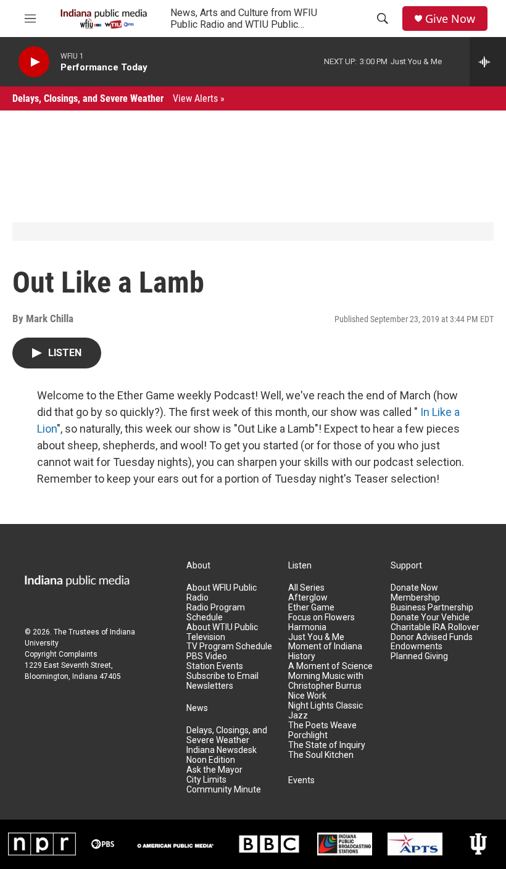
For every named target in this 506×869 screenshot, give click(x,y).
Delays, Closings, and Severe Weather (118, 98)
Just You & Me (316, 637)
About (198, 565)
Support (406, 565)
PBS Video (206, 656)
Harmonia (307, 627)
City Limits (206, 779)
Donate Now (414, 587)
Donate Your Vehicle (430, 617)
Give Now (450, 18)
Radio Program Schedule (215, 612)
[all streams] (488, 61)
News (197, 708)
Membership (415, 597)
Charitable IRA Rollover (435, 627)
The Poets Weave (322, 725)
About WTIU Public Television (222, 632)
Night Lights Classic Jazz (325, 710)
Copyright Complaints (61, 654)
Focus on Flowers (321, 617)
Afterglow (308, 597)
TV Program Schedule (229, 646)
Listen (300, 565)
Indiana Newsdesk (221, 750)
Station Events (214, 666)
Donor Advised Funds (432, 637)
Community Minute (223, 789)
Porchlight (308, 735)
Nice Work (307, 696)
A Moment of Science (330, 666)
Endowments (416, 646)
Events (301, 780)
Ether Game (311, 607)
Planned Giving (419, 656)
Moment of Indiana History (325, 651)
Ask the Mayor (214, 770)
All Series (306, 587)
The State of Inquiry (326, 745)
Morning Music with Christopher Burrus (325, 681)
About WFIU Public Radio (221, 592)
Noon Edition (210, 760)
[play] (34, 62)
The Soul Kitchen (321, 755)
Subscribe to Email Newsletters (222, 681)
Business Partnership (432, 607)
